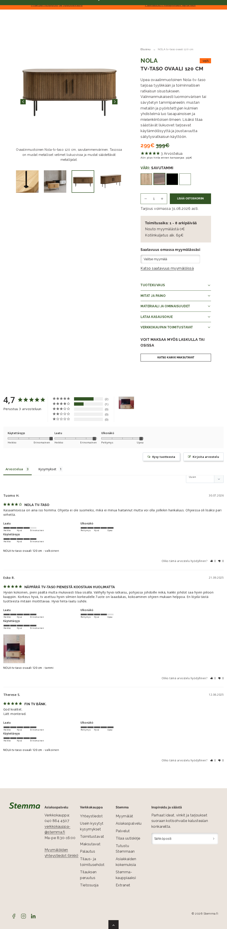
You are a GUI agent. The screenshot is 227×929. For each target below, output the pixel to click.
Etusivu (146, 49)
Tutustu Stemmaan (125, 849)
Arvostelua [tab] (14, 469)
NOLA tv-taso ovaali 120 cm (22, 551)
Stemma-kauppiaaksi (126, 875)
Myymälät (124, 816)
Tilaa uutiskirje (128, 838)
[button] (213, 561)
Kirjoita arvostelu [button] (206, 457)
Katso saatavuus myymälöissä (167, 268)
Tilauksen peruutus (88, 875)
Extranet (123, 885)
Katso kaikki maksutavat (175, 357)
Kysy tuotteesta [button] (163, 457)
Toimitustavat (92, 836)
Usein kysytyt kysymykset (91, 826)
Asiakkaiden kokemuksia (126, 862)
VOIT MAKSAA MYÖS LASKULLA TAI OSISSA (173, 342)
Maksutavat (90, 844)
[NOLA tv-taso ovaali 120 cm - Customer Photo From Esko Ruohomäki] (126, 403)
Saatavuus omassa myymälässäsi (170, 250)
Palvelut (123, 831)
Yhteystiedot (91, 816)
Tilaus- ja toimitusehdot (92, 862)
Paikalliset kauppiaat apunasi (170, 4)
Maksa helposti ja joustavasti (57, 4)
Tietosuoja (89, 885)
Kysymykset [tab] (47, 469)
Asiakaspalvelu (129, 823)
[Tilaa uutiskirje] (213, 838)
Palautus (87, 851)
